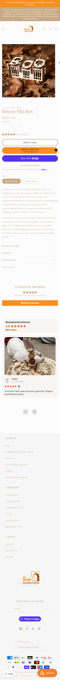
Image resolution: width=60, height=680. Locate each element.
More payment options (30, 165)
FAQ (8, 445)
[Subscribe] (46, 609)
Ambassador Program (17, 477)
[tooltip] (56, 150)
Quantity (6, 121)
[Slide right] (36, 102)
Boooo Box (30, 181)
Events (9, 471)
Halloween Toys (14, 526)
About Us (10, 458)
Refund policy (27, 676)
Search (9, 544)
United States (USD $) (28, 647)
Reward (9, 556)
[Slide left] (24, 102)
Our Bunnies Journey (16, 464)
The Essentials (13, 501)
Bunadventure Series (28, 672)
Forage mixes (13, 520)
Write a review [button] (30, 303)
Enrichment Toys (14, 507)
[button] (3, 29)
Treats (9, 513)
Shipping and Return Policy (19, 452)
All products (12, 495)
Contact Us (11, 550)
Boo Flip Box (11, 181)
